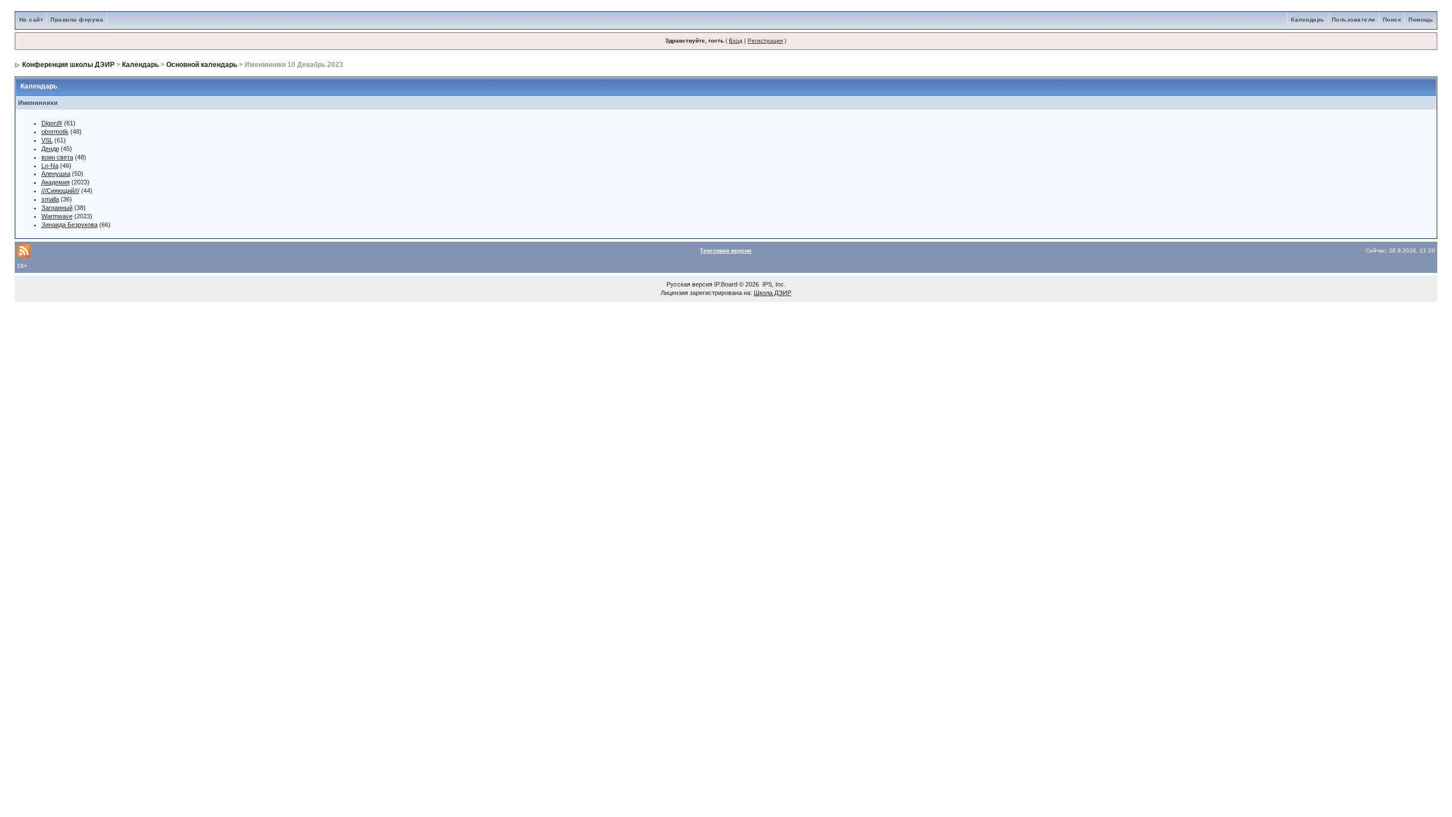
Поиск (1392, 19)
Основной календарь (201, 65)
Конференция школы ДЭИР (68, 65)
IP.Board (725, 284)
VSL (47, 140)
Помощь (1420, 19)
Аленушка (55, 173)
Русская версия (689, 284)
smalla (50, 199)
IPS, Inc (773, 284)
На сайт (31, 19)
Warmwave (57, 216)
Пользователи (1353, 19)
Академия (55, 182)
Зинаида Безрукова (69, 224)
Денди (50, 148)
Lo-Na (49, 165)
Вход (735, 40)
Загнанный (57, 207)
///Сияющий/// (60, 190)
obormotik (55, 131)
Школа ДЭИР (772, 292)
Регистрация (765, 40)
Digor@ (51, 123)
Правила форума (76, 19)
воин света (57, 157)
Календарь (1307, 19)
